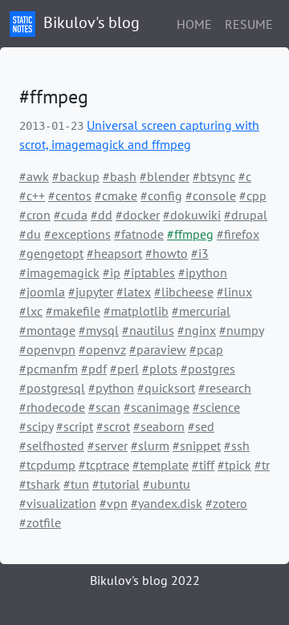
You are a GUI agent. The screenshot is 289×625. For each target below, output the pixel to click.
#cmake (116, 196)
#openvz (102, 349)
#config (161, 196)
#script (74, 426)
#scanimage (156, 407)
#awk (34, 176)
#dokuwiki (192, 215)
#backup (76, 176)
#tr (262, 465)
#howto (166, 253)
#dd (101, 215)
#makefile (73, 311)
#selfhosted (51, 446)
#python (111, 388)
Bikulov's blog (89, 22)
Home (194, 24)
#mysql (99, 330)
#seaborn (159, 426)
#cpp (253, 196)
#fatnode (139, 234)
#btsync (214, 176)
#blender (164, 176)
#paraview (157, 349)
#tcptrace (104, 465)
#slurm (150, 446)
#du (30, 234)
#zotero (226, 503)
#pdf (94, 369)
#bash (119, 176)
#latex (133, 292)
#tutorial (116, 484)
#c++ (32, 196)
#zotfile (40, 522)
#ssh (237, 446)
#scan (104, 407)
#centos (70, 196)
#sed (201, 426)
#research (224, 388)
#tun (76, 484)
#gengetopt (51, 253)
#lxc (31, 311)
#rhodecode (52, 407)
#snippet (197, 446)
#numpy (241, 330)
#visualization (57, 503)
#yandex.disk (166, 503)
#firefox (238, 234)
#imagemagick (59, 272)
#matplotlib (136, 311)
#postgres (208, 369)
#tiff (203, 465)
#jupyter (90, 292)
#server (108, 446)
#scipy (36, 426)
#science (216, 407)
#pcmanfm (48, 369)
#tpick (234, 465)
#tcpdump (47, 465)
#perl (124, 369)
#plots (159, 369)
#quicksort (166, 388)
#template (160, 465)
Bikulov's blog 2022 (145, 580)
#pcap (206, 349)
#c (244, 176)
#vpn (114, 503)
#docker (138, 215)
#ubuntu (166, 484)
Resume (249, 24)
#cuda (71, 215)
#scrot (113, 426)
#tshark (39, 484)
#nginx (196, 330)
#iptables (149, 272)
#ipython (202, 272)
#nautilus (148, 330)
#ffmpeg (190, 234)
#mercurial (201, 311)
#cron (35, 215)
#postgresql (52, 388)
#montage (47, 330)
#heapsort (114, 253)
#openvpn (47, 349)
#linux (234, 292)
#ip (111, 272)
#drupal (245, 215)
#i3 (200, 253)
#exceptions (77, 234)
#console (210, 196)
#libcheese (184, 292)
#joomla (42, 292)
